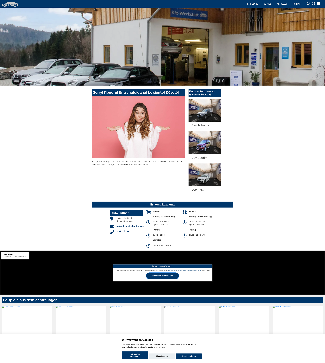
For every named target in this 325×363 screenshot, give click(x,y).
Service (267, 4)
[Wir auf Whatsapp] (308, 3)
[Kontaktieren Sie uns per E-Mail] (318, 3)
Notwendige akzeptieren (135, 355)
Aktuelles (282, 4)
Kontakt (297, 4)
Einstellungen (162, 356)
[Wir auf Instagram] (313, 3)
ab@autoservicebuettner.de (130, 226)
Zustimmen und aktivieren (162, 276)
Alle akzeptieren (189, 356)
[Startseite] (10, 4)
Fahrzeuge (252, 4)
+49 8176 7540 (123, 231)
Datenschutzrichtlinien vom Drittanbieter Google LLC (185, 270)
